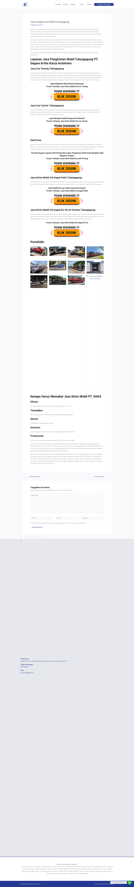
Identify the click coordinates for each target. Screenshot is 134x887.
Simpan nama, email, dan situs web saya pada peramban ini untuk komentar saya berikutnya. (59, 523)
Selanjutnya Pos (100, 476)
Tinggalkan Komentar (36, 25)
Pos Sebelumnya (34, 476)
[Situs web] (92, 518)
